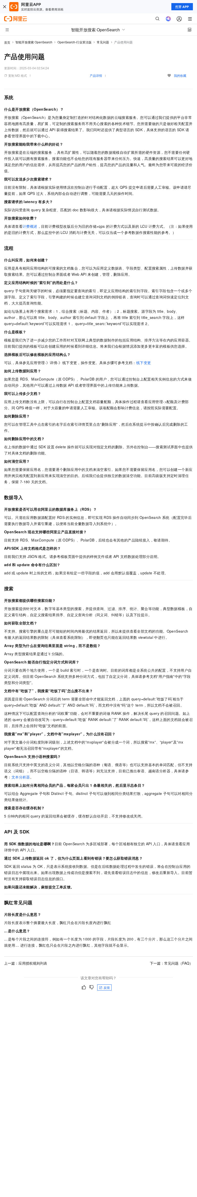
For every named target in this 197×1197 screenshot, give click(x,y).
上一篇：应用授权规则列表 (25, 963)
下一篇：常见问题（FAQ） (171, 963)
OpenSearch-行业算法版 (74, 42)
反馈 (107, 987)
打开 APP (182, 6)
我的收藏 (180, 75)
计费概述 (30, 226)
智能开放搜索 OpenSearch (33, 42)
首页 (7, 42)
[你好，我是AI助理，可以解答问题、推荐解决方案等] (168, 18)
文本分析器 (21, 777)
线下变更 (143, 362)
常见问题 (103, 42)
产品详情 (96, 75)
